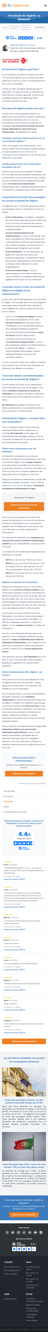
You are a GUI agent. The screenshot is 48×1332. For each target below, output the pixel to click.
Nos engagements (12, 1270)
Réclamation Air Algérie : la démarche (26, 27)
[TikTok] (24, 1232)
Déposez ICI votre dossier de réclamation (24, 506)
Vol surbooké (9, 791)
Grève (6, 807)
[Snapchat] (30, 1232)
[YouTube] (35, 1232)
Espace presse (10, 1299)
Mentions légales (33, 1305)
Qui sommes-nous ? (12, 1267)
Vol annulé (8, 801)
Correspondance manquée (15, 812)
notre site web (14, 485)
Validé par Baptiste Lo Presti (22, 45)
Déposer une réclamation (24, 1041)
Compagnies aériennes (14, 27)
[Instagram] (18, 1232)
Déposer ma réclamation (24, 774)
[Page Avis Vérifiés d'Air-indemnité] (24, 841)
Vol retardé (8, 796)
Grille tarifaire (32, 1320)
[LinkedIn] (41, 1232)
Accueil (5, 27)
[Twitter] (13, 1232)
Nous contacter (10, 1274)
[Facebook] (7, 1232)
